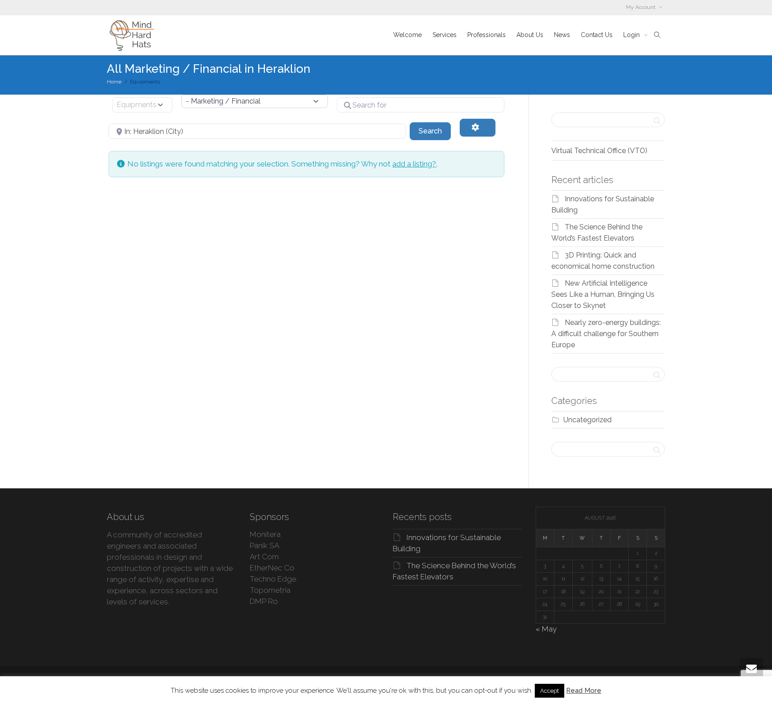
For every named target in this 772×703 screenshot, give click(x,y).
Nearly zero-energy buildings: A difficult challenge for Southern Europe (606, 333)
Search (435, 130)
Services (444, 34)
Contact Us (597, 34)
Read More (583, 690)
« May (546, 628)
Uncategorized (587, 420)
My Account (641, 7)
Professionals (486, 34)
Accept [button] (549, 690)
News (562, 34)
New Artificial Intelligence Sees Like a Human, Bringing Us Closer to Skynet (603, 294)
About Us (529, 34)
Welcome (407, 34)
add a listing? (414, 163)
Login (632, 34)
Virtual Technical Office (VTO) (599, 150)
